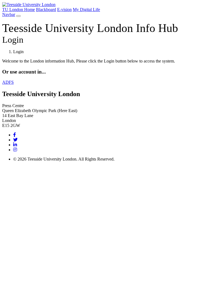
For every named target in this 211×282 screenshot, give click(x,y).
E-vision (64, 9)
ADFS (8, 82)
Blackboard (46, 9)
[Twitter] (15, 139)
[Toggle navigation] (18, 16)
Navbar (8, 14)
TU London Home (18, 9)
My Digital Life (86, 9)
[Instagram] (15, 149)
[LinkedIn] (15, 144)
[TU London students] (28, 4)
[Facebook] (14, 134)
